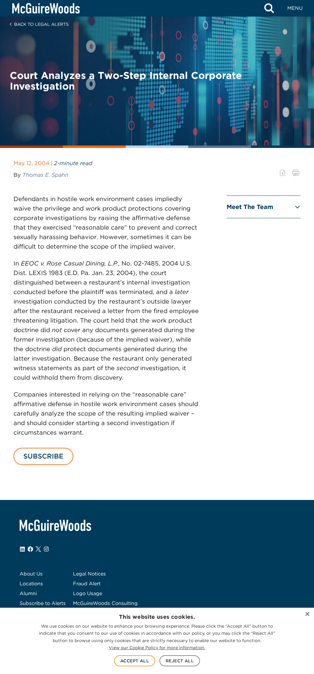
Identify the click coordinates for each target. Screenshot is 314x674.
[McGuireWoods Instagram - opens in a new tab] (46, 549)
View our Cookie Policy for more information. (157, 647)
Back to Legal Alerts (41, 24)
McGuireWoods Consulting (105, 603)
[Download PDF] (282, 173)
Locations (31, 584)
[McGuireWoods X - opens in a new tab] (38, 549)
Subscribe (43, 456)
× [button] (307, 614)
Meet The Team (250, 207)
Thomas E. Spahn (45, 175)
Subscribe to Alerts (43, 603)
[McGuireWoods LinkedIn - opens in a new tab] (22, 549)
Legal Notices (89, 574)
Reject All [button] (180, 660)
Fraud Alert (87, 584)
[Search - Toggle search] (269, 8)
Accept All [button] (134, 660)
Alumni (28, 593)
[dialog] (157, 641)
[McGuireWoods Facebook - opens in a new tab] (30, 549)
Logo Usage (87, 593)
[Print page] (296, 173)
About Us (31, 574)
